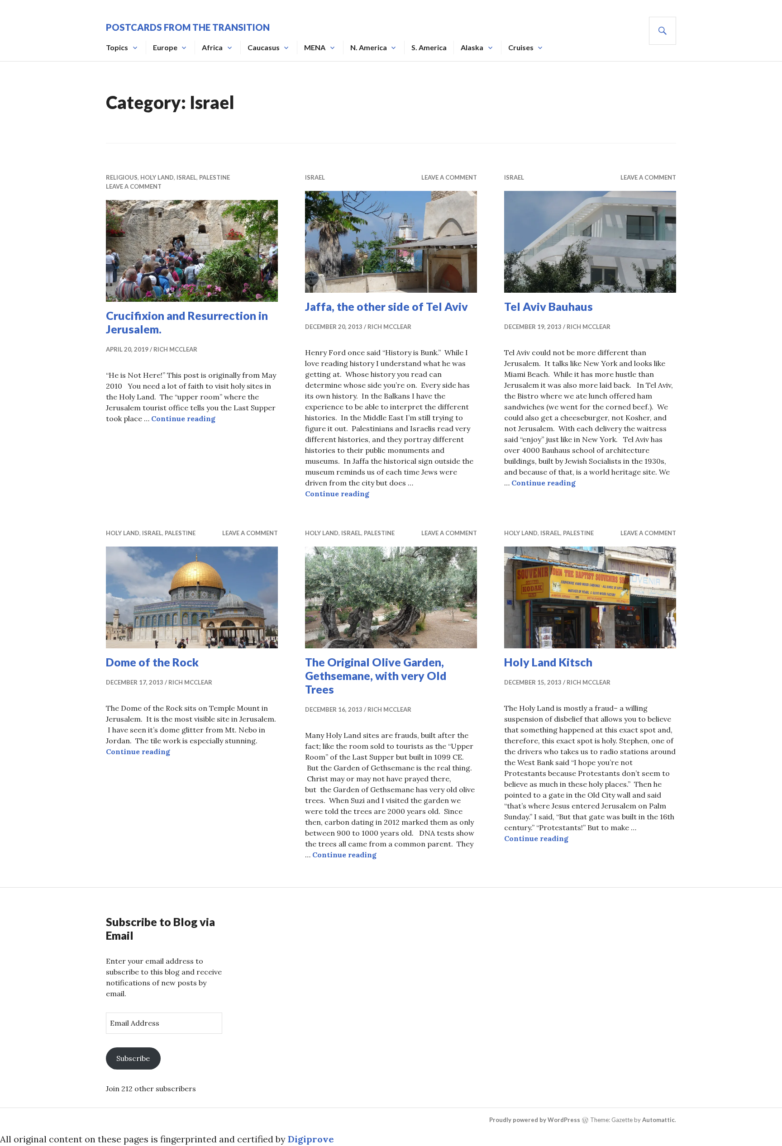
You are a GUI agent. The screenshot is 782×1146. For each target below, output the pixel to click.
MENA (314, 47)
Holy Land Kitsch (548, 662)
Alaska (472, 47)
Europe (165, 47)
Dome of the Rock (152, 662)
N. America (368, 47)
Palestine (214, 177)
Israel (186, 177)
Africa (212, 47)
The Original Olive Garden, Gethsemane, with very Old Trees (376, 675)
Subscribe (133, 1058)
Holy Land (157, 177)
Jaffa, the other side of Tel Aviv (386, 306)
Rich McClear (175, 349)
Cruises (521, 47)
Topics (117, 47)
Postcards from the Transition (188, 27)
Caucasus (264, 47)
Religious (122, 177)
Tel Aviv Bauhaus (548, 306)
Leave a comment (134, 186)
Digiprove (311, 1139)
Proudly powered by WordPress (534, 1119)
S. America (429, 47)
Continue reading (183, 418)
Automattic (658, 1119)
